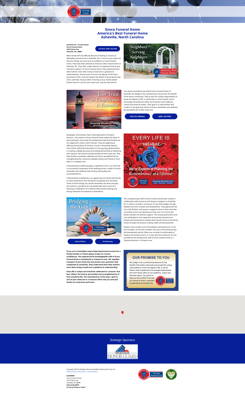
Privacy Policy (71, 372)
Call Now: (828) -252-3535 (107, 49)
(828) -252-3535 (165, 116)
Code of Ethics (80, 241)
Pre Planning (108, 241)
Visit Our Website (137, 116)
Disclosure (82, 372)
